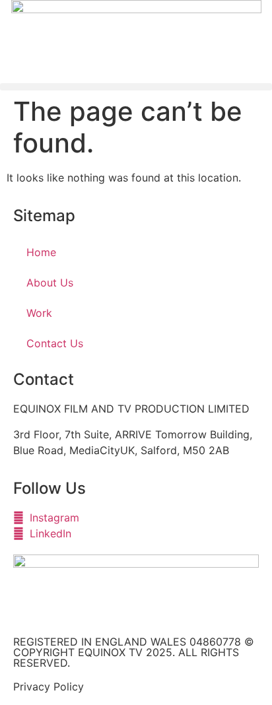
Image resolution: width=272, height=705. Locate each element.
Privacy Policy (48, 686)
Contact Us (54, 343)
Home (41, 252)
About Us (49, 282)
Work (39, 312)
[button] (136, 86)
